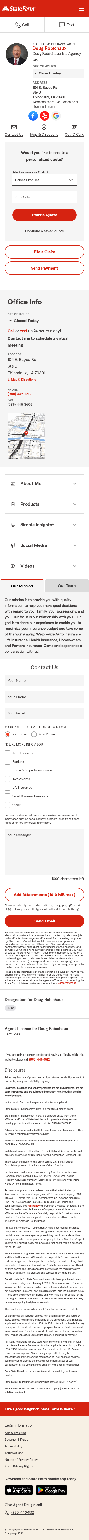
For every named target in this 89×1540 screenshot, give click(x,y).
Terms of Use (14, 1453)
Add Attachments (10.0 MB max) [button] (44, 895)
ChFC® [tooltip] (10, 1007)
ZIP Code (22, 197)
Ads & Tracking (15, 1433)
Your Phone (17, 697)
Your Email (16, 713)
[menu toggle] (81, 8)
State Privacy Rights (19, 1466)
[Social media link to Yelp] (44, 116)
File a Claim (44, 252)
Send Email (44, 921)
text (23, 331)
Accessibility (13, 1446)
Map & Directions (23, 379)
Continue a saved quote (44, 231)
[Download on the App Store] (19, 1490)
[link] (22, 8)
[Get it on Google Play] (51, 1490)
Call (11, 331)
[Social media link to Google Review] (56, 116)
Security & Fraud (16, 1439)
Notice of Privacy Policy (21, 1459)
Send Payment (44, 268)
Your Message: (19, 835)
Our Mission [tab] (22, 586)
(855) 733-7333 (67, 983)
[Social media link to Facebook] (33, 116)
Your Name (17, 681)
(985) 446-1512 (20, 394)
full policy (34, 1205)
